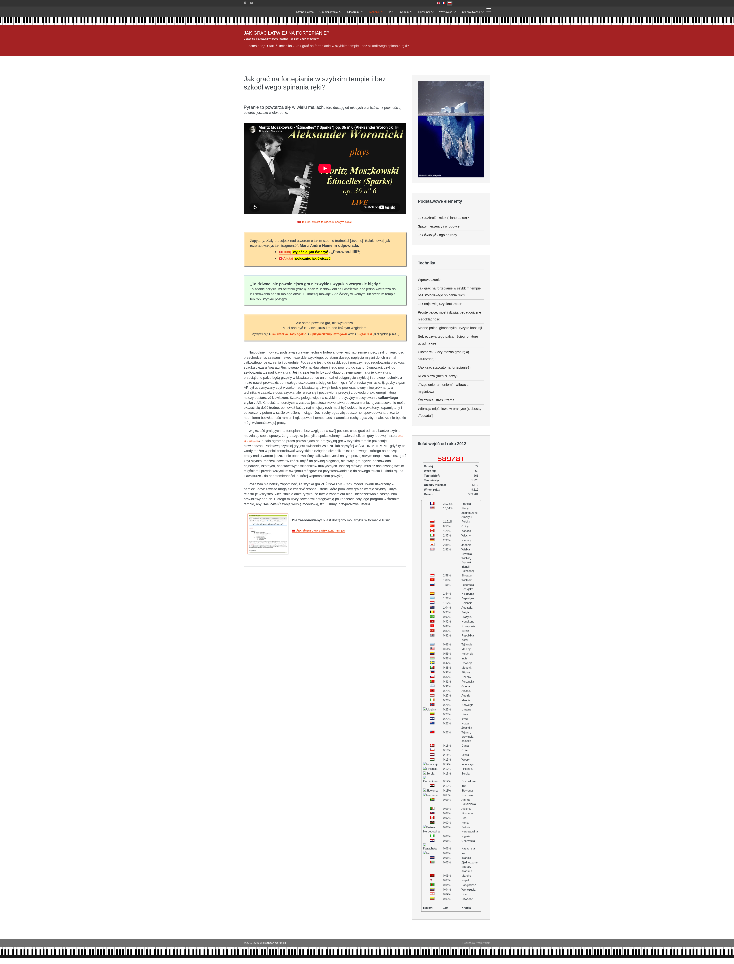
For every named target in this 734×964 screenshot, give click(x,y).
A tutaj (306, 258)
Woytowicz (445, 11)
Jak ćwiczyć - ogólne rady (437, 235)
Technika (374, 11)
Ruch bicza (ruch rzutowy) (438, 376)
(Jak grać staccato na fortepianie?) (444, 367)
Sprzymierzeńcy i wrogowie (439, 226)
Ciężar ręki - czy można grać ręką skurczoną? (443, 355)
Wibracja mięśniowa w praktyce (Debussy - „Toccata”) (450, 412)
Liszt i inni (424, 11)
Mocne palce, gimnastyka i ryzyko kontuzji (450, 328)
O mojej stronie (328, 11)
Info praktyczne (470, 11)
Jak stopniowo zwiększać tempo (320, 530)
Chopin (404, 11)
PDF (391, 11)
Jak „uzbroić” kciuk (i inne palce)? (443, 218)
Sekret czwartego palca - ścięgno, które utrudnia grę (448, 340)
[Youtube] (251, 2)
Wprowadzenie (429, 280)
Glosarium (353, 11)
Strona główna (305, 11)
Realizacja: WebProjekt (476, 942)
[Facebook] (245, 2)
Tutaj (305, 252)
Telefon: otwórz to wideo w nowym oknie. (327, 222)
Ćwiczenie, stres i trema (436, 400)
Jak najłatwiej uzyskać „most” (440, 304)
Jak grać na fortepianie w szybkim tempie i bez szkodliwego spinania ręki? (450, 291)
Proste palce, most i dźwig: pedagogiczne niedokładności (449, 315)
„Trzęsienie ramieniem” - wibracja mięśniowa (443, 388)
